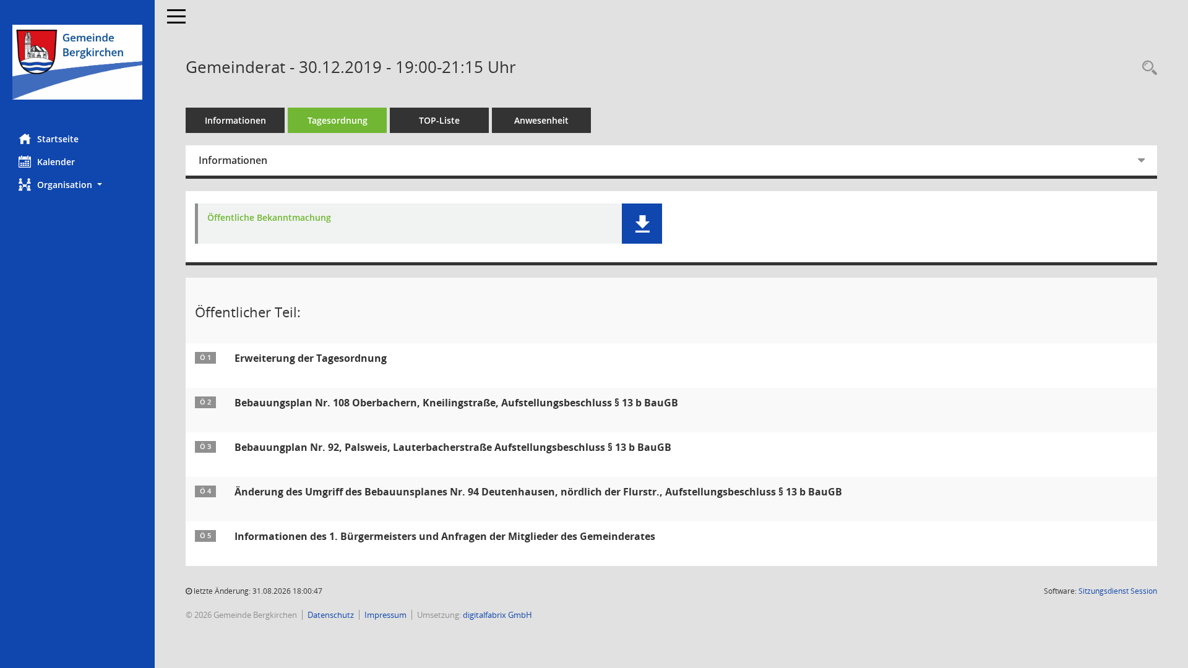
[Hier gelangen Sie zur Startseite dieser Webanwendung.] (77, 62)
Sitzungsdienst (1117, 591)
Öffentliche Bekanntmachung (269, 218)
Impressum (385, 614)
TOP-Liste (439, 120)
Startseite (58, 139)
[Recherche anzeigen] (1146, 68)
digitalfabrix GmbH (497, 614)
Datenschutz (331, 614)
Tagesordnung (338, 120)
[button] (77, 184)
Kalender (56, 162)
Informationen (235, 120)
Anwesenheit (541, 120)
